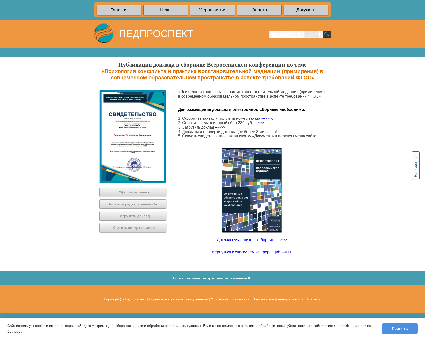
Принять (400, 328)
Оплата (259, 9)
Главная (119, 9)
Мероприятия (213, 9)
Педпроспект (135, 299)
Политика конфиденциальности (278, 299)
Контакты (313, 299)
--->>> (266, 118)
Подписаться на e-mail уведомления (178, 299)
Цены (165, 9)
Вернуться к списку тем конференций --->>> (252, 252)
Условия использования (230, 299)
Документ (306, 9)
